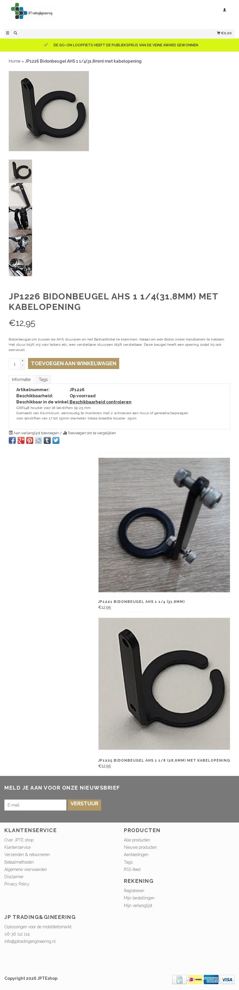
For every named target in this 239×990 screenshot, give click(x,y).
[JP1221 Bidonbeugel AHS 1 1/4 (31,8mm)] (164, 525)
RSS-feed (132, 869)
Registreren (134, 890)
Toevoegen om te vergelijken (91, 433)
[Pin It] (29, 440)
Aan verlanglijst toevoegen (36, 433)
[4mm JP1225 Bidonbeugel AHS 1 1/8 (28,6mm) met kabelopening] (164, 683)
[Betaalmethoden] (180, 979)
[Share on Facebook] (12, 440)
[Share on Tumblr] (47, 440)
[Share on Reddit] (38, 440)
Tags (43, 379)
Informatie (21, 379)
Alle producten (137, 840)
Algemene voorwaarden (25, 869)
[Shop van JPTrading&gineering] (62, 14)
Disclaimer (14, 876)
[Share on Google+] (20, 440)
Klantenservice (17, 847)
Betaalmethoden (19, 862)
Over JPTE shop (19, 840)
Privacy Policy (16, 884)
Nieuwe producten (140, 847)
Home (14, 61)
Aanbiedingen (136, 854)
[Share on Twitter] (55, 440)
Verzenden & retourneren (27, 854)
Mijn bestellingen (139, 898)
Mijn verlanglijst (138, 905)
